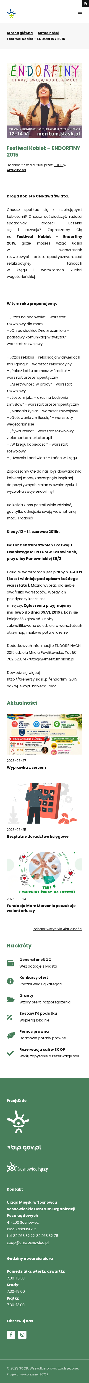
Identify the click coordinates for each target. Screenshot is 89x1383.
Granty (26, 995)
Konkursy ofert (33, 977)
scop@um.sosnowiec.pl (28, 1242)
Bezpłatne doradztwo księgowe (37, 836)
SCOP (58, 165)
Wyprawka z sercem (26, 767)
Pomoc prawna (34, 1031)
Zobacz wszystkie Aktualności (57, 929)
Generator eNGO (35, 959)
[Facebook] (11, 1335)
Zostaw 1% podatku (38, 1013)
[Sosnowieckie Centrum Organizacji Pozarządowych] (11, 13)
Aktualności (48, 33)
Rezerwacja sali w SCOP (42, 1049)
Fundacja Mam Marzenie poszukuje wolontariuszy (41, 908)
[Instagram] (22, 1335)
